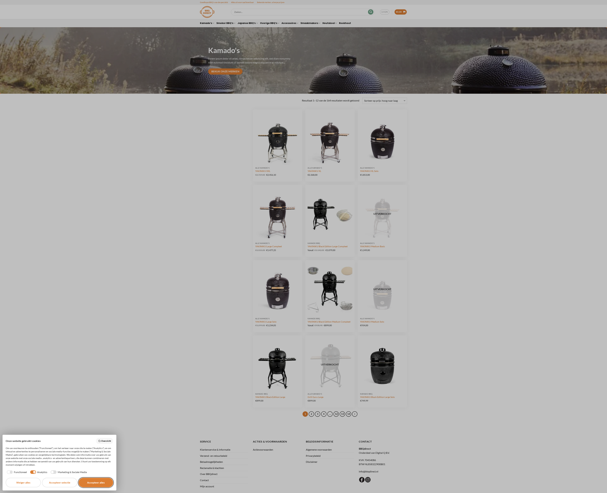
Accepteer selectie (59, 482)
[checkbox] (16, 472)
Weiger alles (23, 482)
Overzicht (106, 441)
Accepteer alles (96, 482)
